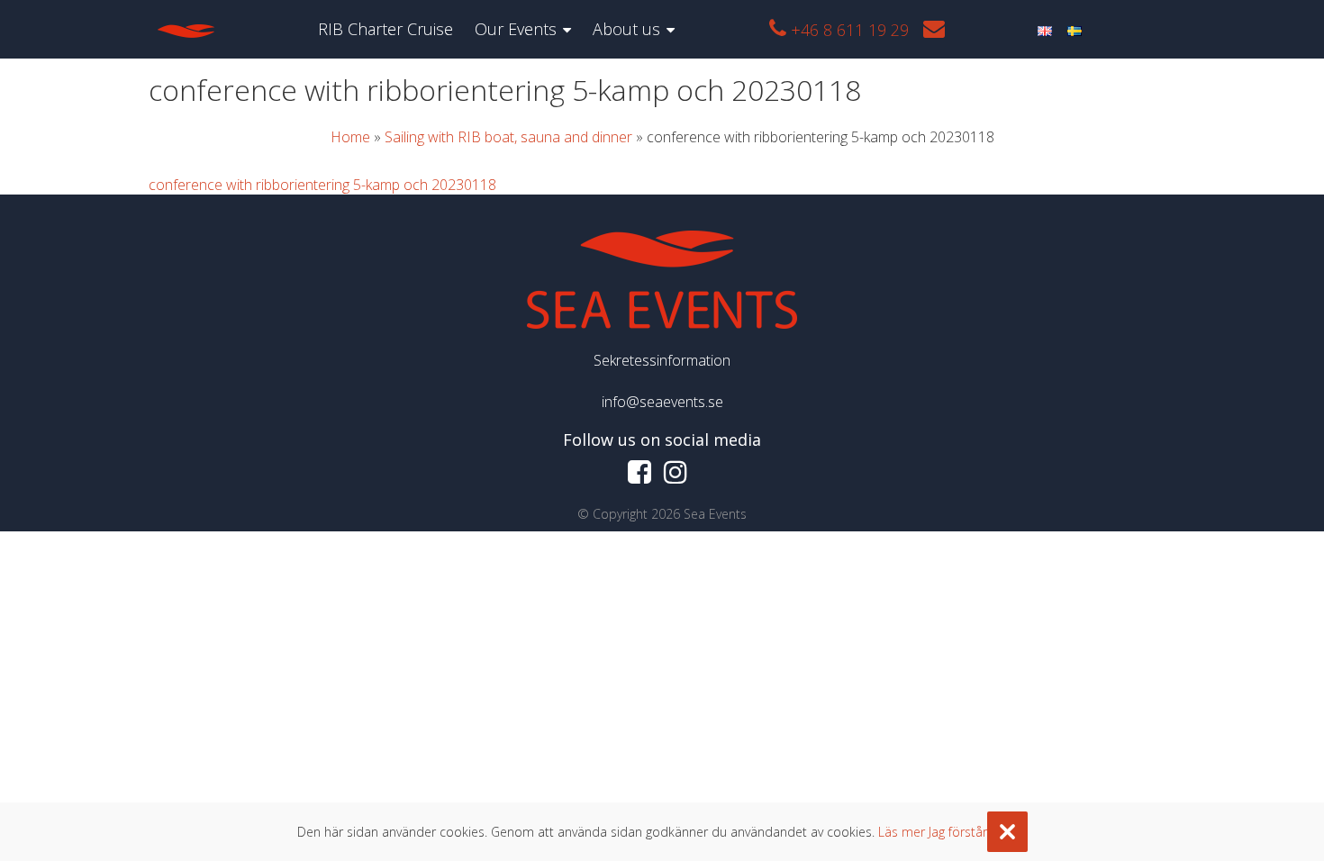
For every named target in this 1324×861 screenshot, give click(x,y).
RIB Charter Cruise (385, 29)
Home (350, 137)
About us (626, 29)
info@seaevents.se (662, 402)
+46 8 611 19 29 (847, 30)
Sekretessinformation (662, 360)
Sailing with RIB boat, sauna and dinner (508, 137)
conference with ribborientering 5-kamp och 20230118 (322, 185)
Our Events (516, 29)
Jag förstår (958, 831)
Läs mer (901, 831)
